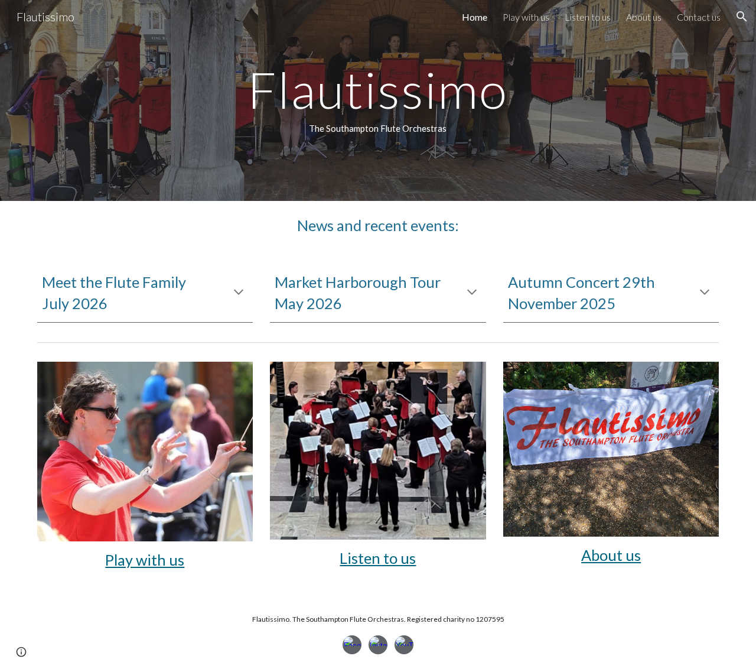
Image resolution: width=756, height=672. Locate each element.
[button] (742, 16)
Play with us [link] (526, 16)
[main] (378, 100)
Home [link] (474, 16)
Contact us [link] (699, 16)
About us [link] (644, 16)
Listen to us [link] (588, 16)
